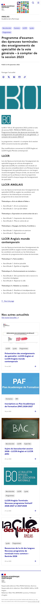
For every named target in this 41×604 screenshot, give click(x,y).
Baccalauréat (7, 28)
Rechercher (33, 3)
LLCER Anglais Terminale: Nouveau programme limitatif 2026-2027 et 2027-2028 (18, 503)
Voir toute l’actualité (9, 317)
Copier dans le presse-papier (25, 77)
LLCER (25, 28)
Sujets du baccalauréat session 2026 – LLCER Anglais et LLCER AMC (19, 451)
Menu (38, 3)
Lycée (32, 28)
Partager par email (19, 77)
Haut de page (9, 301)
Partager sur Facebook (3, 77)
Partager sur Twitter (9, 77)
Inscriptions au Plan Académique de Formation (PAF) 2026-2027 (20, 405)
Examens (17, 28)
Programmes (7, 32)
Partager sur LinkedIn (14, 77)
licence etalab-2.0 (32, 601)
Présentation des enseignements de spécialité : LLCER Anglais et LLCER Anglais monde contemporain (20, 357)
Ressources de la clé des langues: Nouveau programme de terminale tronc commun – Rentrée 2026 (20, 552)
